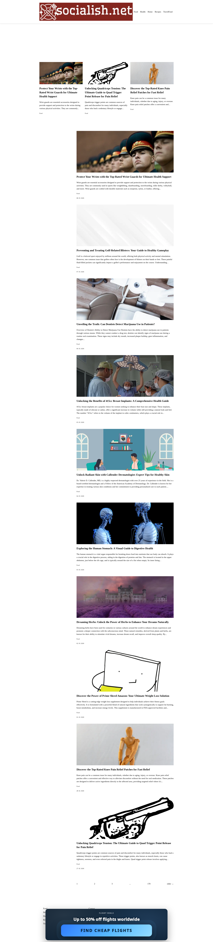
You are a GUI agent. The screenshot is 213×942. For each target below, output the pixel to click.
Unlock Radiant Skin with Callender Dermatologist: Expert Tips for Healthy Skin (123, 474)
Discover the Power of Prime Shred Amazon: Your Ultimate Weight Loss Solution (123, 695)
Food (136, 12)
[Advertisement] (106, 40)
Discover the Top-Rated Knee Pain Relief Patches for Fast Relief (113, 769)
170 (148, 884)
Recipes (158, 12)
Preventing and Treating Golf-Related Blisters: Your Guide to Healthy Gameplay (123, 250)
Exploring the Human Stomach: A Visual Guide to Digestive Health (115, 548)
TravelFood (168, 12)
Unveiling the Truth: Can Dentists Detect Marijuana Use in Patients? (116, 324)
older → (170, 884)
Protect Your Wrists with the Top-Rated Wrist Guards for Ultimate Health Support (58, 92)
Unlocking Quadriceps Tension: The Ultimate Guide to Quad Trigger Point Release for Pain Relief (105, 92)
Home (150, 12)
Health (142, 12)
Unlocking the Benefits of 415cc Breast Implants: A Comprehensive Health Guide (123, 400)
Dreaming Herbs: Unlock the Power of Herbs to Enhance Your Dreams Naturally (123, 622)
